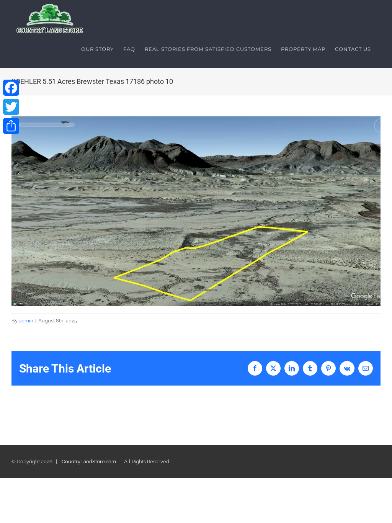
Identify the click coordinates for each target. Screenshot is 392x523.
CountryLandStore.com (89, 461)
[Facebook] (11, 87)
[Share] (11, 126)
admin (26, 321)
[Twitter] (11, 106)
